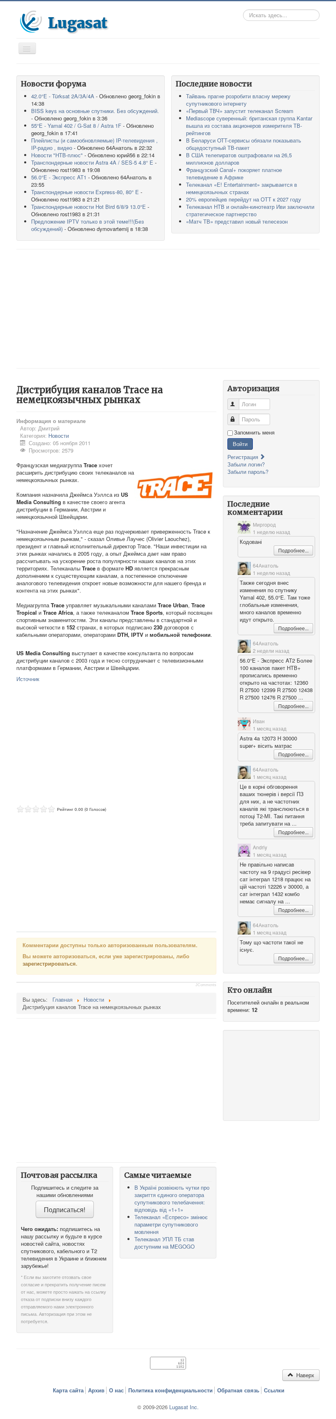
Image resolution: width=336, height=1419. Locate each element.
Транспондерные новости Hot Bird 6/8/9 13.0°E (88, 206)
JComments (205, 985)
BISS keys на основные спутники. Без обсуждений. (95, 111)
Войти (240, 444)
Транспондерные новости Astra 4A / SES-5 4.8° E (92, 162)
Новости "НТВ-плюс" (57, 155)
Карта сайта (68, 1390)
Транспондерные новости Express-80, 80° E (85, 192)
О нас (116, 1390)
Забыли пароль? (247, 471)
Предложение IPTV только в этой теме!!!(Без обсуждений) (87, 225)
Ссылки (274, 1390)
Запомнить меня (254, 432)
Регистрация (243, 457)
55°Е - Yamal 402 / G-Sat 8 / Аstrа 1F (76, 125)
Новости (58, 435)
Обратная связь (238, 1390)
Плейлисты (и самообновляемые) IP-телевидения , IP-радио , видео (94, 144)
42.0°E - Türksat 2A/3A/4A (62, 96)
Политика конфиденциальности (170, 1390)
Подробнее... (293, 550)
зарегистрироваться (49, 963)
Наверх (304, 1375)
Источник (27, 679)
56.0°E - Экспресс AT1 (58, 177)
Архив (96, 1390)
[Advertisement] (168, 308)
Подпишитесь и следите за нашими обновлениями (64, 1191)
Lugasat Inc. (184, 1407)
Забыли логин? (246, 464)
